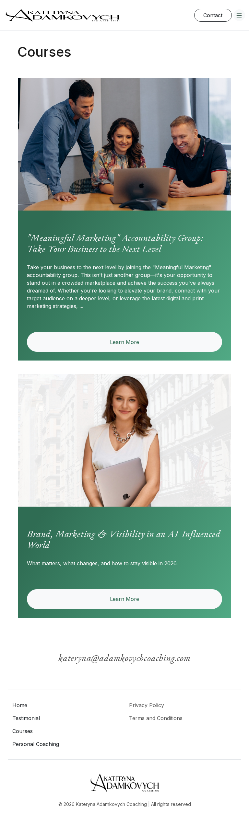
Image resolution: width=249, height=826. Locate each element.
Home (19, 705)
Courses (22, 731)
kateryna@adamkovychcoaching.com (124, 658)
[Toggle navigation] (239, 15)
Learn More (124, 342)
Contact (212, 15)
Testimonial (26, 718)
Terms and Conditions (156, 718)
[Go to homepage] (62, 15)
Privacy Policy (146, 705)
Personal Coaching (35, 744)
